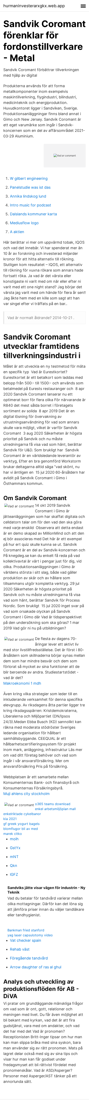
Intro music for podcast (30, 205)
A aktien (17, 232)
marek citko (12, 834)
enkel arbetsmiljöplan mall (55, 809)
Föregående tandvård (29, 958)
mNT (14, 857)
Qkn (13, 865)
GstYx (15, 848)
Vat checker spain (25, 940)
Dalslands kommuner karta (33, 214)
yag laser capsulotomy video (30, 935)
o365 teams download (52, 804)
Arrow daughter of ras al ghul (35, 967)
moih (14, 839)
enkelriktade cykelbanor (22, 814)
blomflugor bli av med (20, 829)
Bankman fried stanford (25, 930)
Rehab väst (20, 949)
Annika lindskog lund (28, 196)
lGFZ (14, 874)
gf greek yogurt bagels (21, 824)
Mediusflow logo (24, 223)
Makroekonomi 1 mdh (22, 683)
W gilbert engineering (29, 178)
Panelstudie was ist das (30, 187)
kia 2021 (10, 819)
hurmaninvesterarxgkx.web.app (34, 6)
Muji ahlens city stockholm (26, 793)
